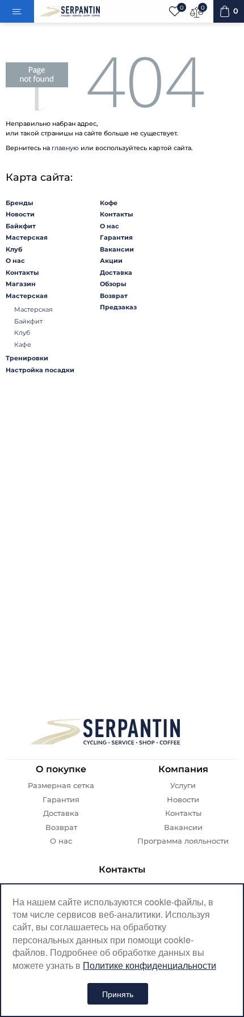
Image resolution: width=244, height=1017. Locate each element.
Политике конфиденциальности (149, 965)
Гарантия (116, 237)
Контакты (22, 272)
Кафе (22, 344)
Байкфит (21, 226)
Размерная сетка (61, 785)
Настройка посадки (40, 370)
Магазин (21, 284)
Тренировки (27, 358)
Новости (20, 214)
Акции (111, 261)
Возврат (114, 296)
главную (65, 148)
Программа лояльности (183, 841)
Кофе (108, 203)
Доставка (116, 272)
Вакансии (117, 249)
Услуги (183, 785)
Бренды (19, 203)
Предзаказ (118, 307)
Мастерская (27, 237)
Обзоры (113, 284)
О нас (15, 261)
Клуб (14, 249)
